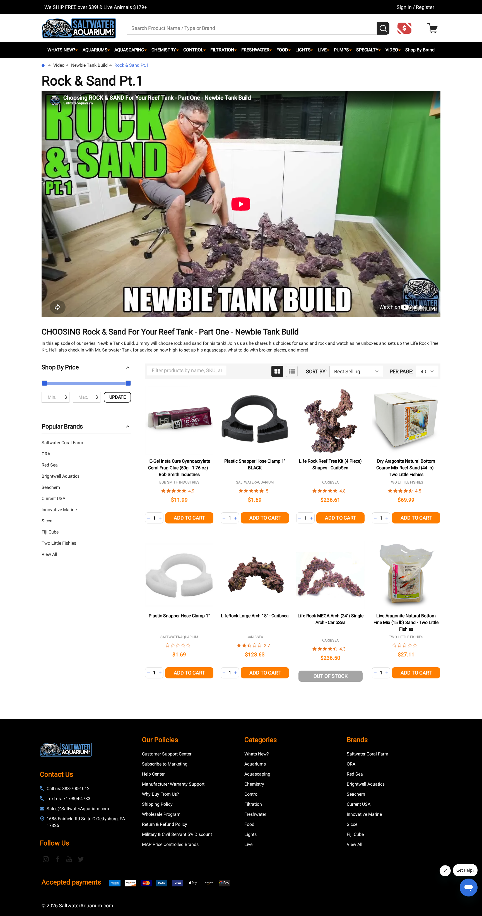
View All (49, 554)
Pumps (341, 49)
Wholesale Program (161, 814)
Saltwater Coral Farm (62, 442)
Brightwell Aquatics (60, 476)
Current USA (53, 498)
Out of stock (331, 676)
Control (193, 49)
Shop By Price (60, 367)
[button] (406, 28)
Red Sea (50, 465)
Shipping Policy (157, 804)
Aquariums (95, 49)
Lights (303, 49)
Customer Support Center (166, 754)
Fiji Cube (50, 532)
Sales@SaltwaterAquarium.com (78, 808)
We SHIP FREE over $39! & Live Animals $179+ (95, 7)
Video (391, 49)
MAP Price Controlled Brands (170, 844)
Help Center (153, 774)
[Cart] (433, 28)
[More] (76, 50)
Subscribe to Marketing (164, 764)
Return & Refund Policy (164, 824)
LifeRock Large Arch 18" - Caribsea (255, 615)
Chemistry (163, 49)
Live (322, 49)
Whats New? (61, 49)
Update (117, 397)
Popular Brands (62, 426)
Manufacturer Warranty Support (173, 784)
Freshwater (255, 49)
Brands (357, 740)
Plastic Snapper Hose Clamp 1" (179, 615)
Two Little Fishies (59, 543)
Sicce (47, 520)
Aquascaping (129, 49)
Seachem (51, 487)
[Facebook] (57, 859)
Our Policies (160, 740)
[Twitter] (81, 859)
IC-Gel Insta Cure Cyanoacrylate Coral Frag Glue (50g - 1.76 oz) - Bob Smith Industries (179, 467)
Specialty (367, 49)
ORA (46, 453)
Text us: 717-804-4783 (68, 798)
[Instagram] (46, 859)
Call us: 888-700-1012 (68, 788)
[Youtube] (69, 859)
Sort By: (316, 371)
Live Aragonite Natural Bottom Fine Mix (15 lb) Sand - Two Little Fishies (405, 622)
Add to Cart (189, 518)
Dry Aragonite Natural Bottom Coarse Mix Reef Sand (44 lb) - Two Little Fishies (406, 467)
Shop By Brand (420, 49)
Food (282, 49)
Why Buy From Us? (160, 794)
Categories (260, 740)
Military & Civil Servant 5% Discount (177, 834)
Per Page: (401, 371)
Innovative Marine (59, 509)
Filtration (222, 49)
